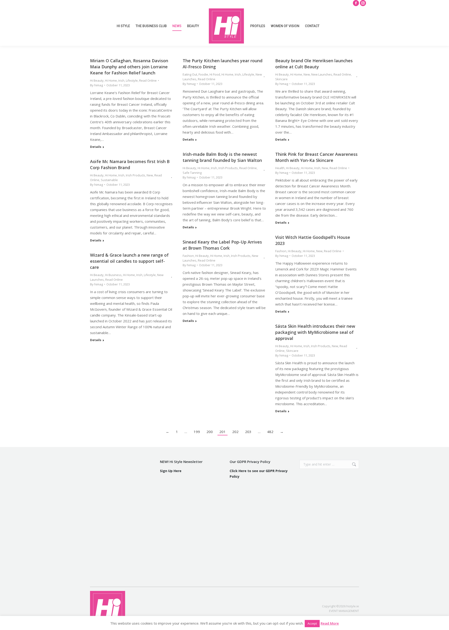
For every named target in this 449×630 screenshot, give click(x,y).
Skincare (281, 79)
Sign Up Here (170, 471)
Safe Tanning (192, 173)
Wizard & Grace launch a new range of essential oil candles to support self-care (129, 261)
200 (209, 431)
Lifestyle (132, 80)
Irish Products (228, 168)
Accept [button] (312, 623)
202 (235, 431)
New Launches (321, 74)
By (96, 85)
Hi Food (215, 74)
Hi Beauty (97, 80)
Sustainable (109, 180)
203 (248, 431)
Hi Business (113, 275)
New (307, 74)
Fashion (280, 251)
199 (197, 431)
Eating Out (190, 74)
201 (222, 431)
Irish (121, 80)
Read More (330, 623)
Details (95, 147)
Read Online (148, 80)
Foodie (203, 74)
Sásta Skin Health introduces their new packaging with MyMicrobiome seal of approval (315, 332)
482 (270, 431)
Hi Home (111, 80)
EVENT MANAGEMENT (344, 611)
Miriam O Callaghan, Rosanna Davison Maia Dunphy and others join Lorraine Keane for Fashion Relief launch (129, 67)
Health (280, 168)
